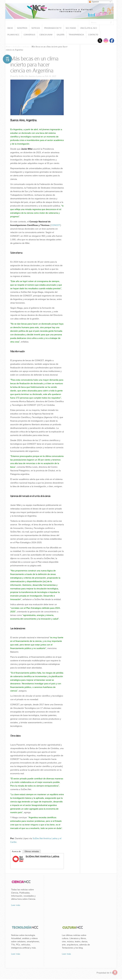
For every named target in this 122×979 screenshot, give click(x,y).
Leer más (15, 905)
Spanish (95, 2)
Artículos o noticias (21, 46)
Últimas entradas (32, 851)
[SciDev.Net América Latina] (18, 862)
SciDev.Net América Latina (30, 76)
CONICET (55, 225)
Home (8, 46)
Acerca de (16, 851)
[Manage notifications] (115, 972)
